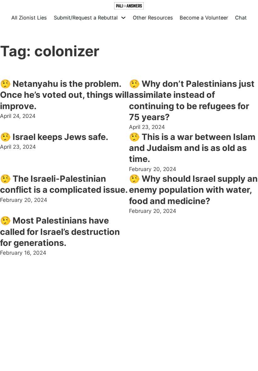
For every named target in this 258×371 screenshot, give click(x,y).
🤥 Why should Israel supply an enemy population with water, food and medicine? (193, 190)
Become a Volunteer (204, 17)
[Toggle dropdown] (123, 17)
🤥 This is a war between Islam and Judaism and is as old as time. (192, 148)
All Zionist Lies (29, 17)
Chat (241, 17)
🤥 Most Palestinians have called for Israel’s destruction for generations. (60, 231)
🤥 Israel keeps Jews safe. (54, 137)
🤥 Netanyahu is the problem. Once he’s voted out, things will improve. (64, 95)
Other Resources (153, 17)
